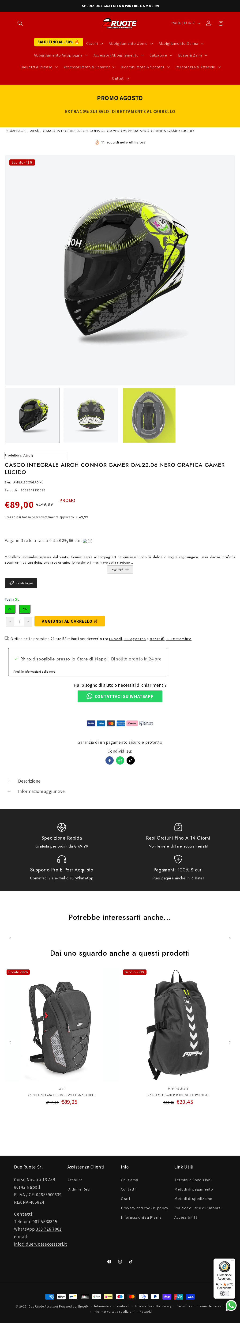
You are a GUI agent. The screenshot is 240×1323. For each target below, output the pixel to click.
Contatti (128, 1189)
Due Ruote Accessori (43, 1306)
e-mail (60, 878)
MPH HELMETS (178, 1089)
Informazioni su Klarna (141, 1217)
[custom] (131, 760)
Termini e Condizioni (192, 1179)
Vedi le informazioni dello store (34, 671)
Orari (125, 1198)
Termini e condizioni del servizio (201, 1306)
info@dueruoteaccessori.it (40, 1244)
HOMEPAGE (16, 130)
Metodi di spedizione (193, 1198)
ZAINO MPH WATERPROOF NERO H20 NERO (178, 1095)
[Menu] (232, 1261)
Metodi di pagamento (193, 1189)
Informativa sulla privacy (153, 1306)
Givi (61, 1089)
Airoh (34, 130)
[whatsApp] (120, 760)
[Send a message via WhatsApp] (231, 1305)
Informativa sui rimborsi (112, 1306)
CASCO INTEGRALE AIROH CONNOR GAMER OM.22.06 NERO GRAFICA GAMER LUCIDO (118, 130)
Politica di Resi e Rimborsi (197, 1207)
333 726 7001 (49, 1229)
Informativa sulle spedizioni (114, 1312)
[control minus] (10, 621)
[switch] (224, 1293)
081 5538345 (45, 1221)
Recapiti (146, 1312)
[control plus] (28, 621)
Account (75, 1179)
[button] (20, 23)
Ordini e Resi (79, 1189)
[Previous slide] (10, 1042)
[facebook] (109, 760)
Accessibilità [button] (185, 1217)
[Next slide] (229, 1042)
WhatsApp (84, 878)
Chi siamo (129, 1179)
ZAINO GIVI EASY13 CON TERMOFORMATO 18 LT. (61, 1095)
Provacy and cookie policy (144, 1207)
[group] (32, 415)
